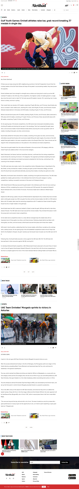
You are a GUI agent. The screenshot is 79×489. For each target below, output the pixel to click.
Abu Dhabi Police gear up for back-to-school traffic (48, 451)
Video (29, 10)
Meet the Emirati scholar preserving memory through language (9, 296)
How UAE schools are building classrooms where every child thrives (47, 296)
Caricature (43, 10)
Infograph (49, 10)
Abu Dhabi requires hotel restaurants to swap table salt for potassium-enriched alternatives (29, 296)
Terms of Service (47, 472)
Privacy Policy (36, 481)
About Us (35, 479)
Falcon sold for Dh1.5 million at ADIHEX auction (27, 451)
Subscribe (65, 462)
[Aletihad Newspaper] (39, 5)
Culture (23, 10)
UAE (5, 10)
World (8, 10)
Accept (44, 486)
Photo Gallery (35, 10)
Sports (18, 10)
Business (13, 10)
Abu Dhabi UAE (11, 0)
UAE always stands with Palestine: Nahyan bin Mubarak (9, 451)
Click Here (27, 486)
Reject (48, 486)
